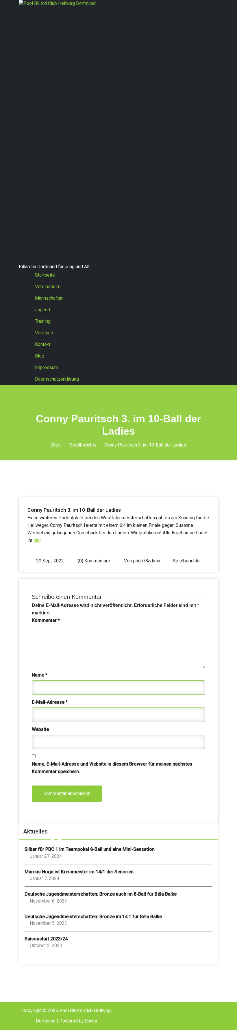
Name (39, 675)
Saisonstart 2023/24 (46, 939)
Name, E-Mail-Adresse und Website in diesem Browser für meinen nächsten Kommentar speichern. (112, 767)
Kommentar (46, 620)
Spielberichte (83, 445)
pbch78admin (146, 561)
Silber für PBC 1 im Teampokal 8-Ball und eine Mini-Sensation (90, 849)
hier (37, 540)
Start (56, 445)
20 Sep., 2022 (50, 561)
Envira (91, 1021)
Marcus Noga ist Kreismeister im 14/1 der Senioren (79, 872)
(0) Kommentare (93, 561)
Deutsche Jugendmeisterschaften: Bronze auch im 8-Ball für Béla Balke (101, 894)
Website (40, 729)
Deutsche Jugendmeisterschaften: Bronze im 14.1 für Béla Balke (93, 916)
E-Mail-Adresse (50, 702)
